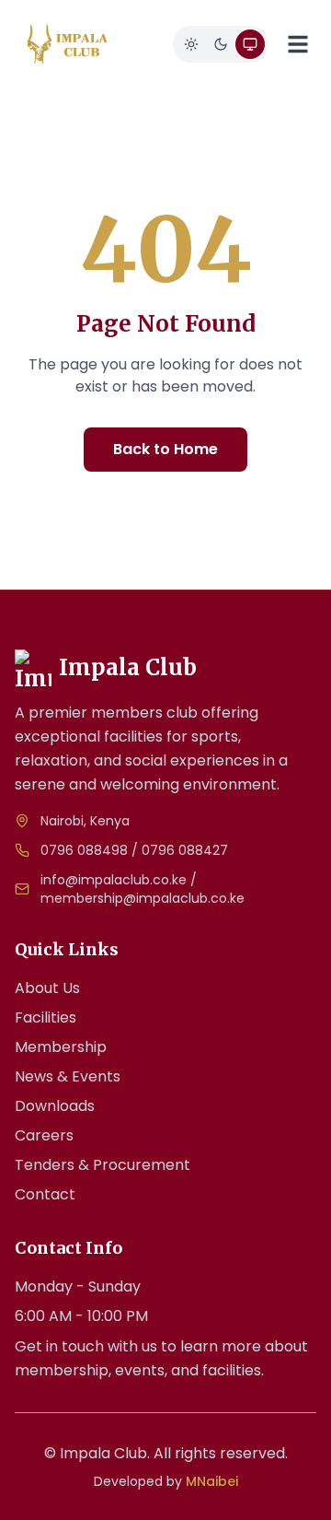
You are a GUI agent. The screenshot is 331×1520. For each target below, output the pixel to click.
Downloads (55, 1106)
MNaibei (212, 1481)
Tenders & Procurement (102, 1164)
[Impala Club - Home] (67, 44)
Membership (61, 1047)
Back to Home (165, 449)
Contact (45, 1194)
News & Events (67, 1076)
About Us (47, 988)
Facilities (45, 1017)
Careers (44, 1135)
